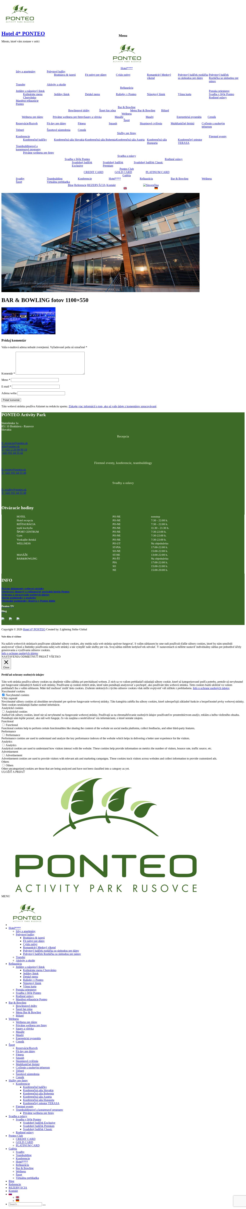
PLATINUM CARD (157, 172)
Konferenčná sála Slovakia (69, 139)
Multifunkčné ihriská (182, 123)
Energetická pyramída (189, 116)
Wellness (127, 113)
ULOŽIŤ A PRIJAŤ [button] (13, 771)
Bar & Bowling (126, 107)
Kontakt (111, 185)
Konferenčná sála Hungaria (157, 141)
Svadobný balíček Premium (113, 164)
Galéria (126, 175)
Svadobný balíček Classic (148, 162)
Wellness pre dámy (32, 116)
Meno (5, 379)
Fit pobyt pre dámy (96, 74)
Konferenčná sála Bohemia (100, 139)
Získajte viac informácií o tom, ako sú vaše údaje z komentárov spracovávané (112, 406)
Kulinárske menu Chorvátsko (33, 96)
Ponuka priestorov (219, 91)
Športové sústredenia (58, 129)
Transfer (20, 84)
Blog (70, 185)
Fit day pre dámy (56, 123)
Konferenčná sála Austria (130, 139)
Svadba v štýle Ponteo (221, 94)
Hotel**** (127, 68)
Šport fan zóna (107, 110)
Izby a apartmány (25, 71)
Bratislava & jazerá (65, 74)
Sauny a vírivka (93, 116)
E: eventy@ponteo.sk (13, 469)
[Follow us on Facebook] (4, 620)
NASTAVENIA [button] (10, 656)
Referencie (80, 185)
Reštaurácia (126, 87)
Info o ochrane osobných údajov (19, 653)
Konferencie (23, 136)
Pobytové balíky (56, 71)
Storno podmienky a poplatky (18, 597)
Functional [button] (7, 721)
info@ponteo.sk (10, 446)
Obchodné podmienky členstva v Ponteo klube (28, 600)
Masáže (119, 116)
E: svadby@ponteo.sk (13, 489)
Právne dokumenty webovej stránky (22, 588)
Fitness (82, 123)
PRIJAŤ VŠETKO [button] (50, 656)
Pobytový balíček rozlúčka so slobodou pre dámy (193, 76)
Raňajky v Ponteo (126, 94)
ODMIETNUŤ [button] (29, 656)
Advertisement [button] (9, 751)
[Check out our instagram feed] (19, 620)
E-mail (6, 386)
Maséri (149, 116)
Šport (127, 120)
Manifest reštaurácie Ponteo (27, 102)
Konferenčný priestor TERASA (190, 141)
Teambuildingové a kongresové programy (28, 148)
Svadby (20, 178)
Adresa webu (9, 393)
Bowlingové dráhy (79, 110)
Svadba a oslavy (126, 155)
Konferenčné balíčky (35, 139)
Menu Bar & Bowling (142, 110)
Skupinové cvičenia (151, 123)
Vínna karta (184, 94)
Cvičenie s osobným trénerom (213, 125)
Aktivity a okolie (56, 84)
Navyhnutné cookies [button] (13, 691)
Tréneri (20, 129)
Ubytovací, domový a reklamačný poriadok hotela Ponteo (35, 591)
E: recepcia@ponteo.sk (14, 443)
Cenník (212, 116)
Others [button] (5, 761)
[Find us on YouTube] (12, 620)
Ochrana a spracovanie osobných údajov (25, 594)
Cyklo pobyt (123, 74)
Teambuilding (54, 178)
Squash (113, 123)
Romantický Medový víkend (159, 76)
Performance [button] (8, 731)
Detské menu (92, 94)
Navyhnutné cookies (17, 695)
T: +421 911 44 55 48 (13, 472)
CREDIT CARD (93, 172)
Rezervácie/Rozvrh (27, 123)
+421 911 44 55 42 (12, 452)
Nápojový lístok (156, 94)
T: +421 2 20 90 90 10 (14, 449)
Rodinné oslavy (218, 97)
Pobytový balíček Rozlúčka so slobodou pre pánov (223, 78)
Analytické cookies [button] (12, 708)
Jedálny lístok (62, 94)
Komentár (8, 373)
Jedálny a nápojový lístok (30, 91)
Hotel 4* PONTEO (23, 33)
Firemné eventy (218, 136)
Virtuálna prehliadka (58, 181)
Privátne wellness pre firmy (68, 116)
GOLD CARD (123, 172)
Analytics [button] (6, 741)
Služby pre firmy (126, 133)
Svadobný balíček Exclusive (82, 164)
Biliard (165, 110)
